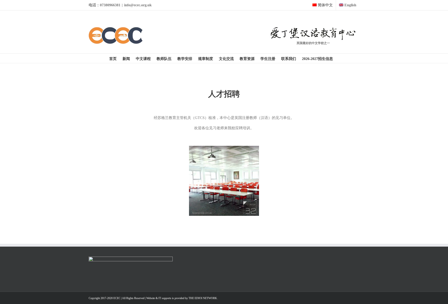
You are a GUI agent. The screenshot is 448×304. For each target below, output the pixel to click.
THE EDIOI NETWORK (203, 298)
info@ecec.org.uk (138, 5)
